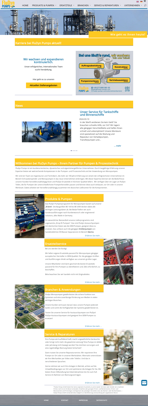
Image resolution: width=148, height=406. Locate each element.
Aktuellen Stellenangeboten (43, 85)
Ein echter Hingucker (93, 114)
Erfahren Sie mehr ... (93, 235)
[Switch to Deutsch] (140, 1)
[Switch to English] (137, 1)
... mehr (117, 145)
